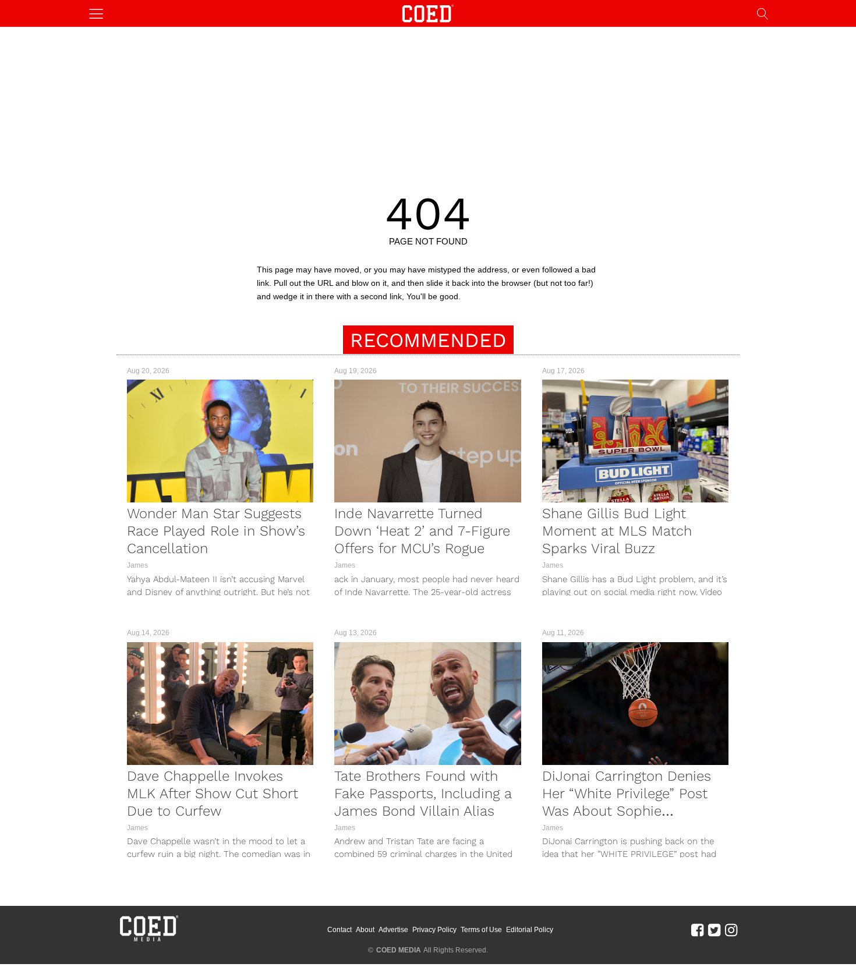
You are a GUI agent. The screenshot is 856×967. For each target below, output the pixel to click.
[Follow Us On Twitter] (714, 930)
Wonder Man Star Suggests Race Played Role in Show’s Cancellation (216, 531)
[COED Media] (148, 940)
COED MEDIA (398, 950)
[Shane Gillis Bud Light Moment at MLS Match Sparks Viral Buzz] (635, 441)
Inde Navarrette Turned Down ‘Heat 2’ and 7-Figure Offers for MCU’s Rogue (422, 531)
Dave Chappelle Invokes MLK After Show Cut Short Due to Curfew (212, 793)
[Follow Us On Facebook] (697, 930)
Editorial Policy (529, 930)
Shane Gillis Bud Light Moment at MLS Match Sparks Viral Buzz (617, 531)
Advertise (393, 930)
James (137, 565)
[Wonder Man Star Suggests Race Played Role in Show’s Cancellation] (220, 441)
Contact (339, 930)
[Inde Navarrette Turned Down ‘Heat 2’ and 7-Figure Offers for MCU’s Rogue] (427, 441)
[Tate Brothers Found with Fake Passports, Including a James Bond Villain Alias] (427, 703)
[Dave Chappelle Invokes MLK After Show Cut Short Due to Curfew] (220, 703)
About (365, 930)
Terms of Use (481, 930)
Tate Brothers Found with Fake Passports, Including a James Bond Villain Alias (422, 793)
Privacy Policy (434, 930)
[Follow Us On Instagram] (731, 930)
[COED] (428, 12)
